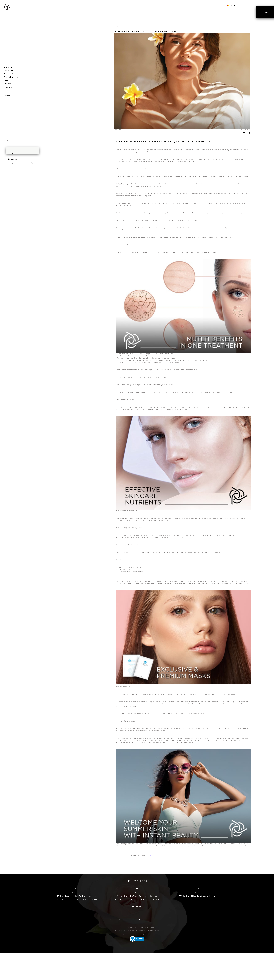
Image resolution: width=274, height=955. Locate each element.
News (6, 80)
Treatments (9, 74)
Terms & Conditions (144, 920)
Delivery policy (113, 920)
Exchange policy (123, 920)
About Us (8, 67)
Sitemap (162, 920)
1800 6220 (150, 855)
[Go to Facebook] (238, 133)
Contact (7, 84)
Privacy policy (154, 920)
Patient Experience (12, 77)
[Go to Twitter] (244, 133)
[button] (12, 95)
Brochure (8, 87)
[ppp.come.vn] (228, 5)
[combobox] (22, 157)
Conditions (8, 71)
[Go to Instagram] (249, 133)
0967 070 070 (141, 881)
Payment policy (133, 920)
